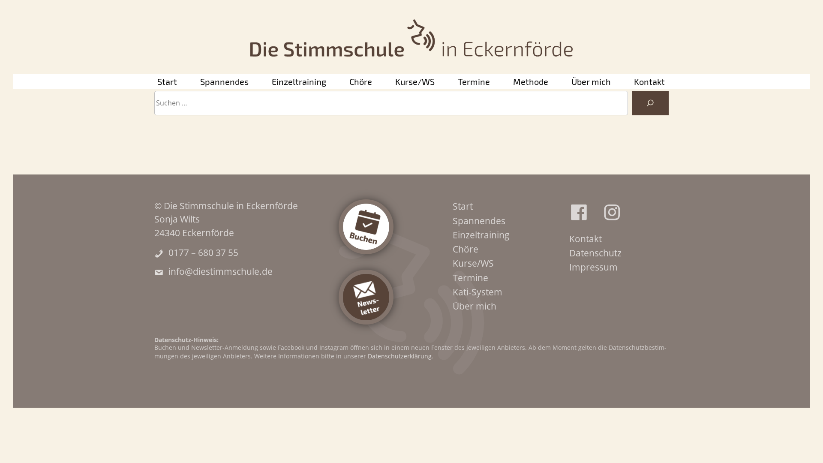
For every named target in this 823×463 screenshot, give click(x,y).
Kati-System (477, 292)
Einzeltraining (299, 81)
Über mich (591, 81)
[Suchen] (650, 103)
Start (167, 81)
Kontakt (649, 81)
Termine (474, 81)
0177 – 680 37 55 (203, 253)
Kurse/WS (415, 81)
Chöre (360, 81)
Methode (530, 81)
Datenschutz (595, 253)
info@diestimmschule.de (220, 271)
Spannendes (224, 81)
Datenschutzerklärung (400, 356)
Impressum (593, 267)
